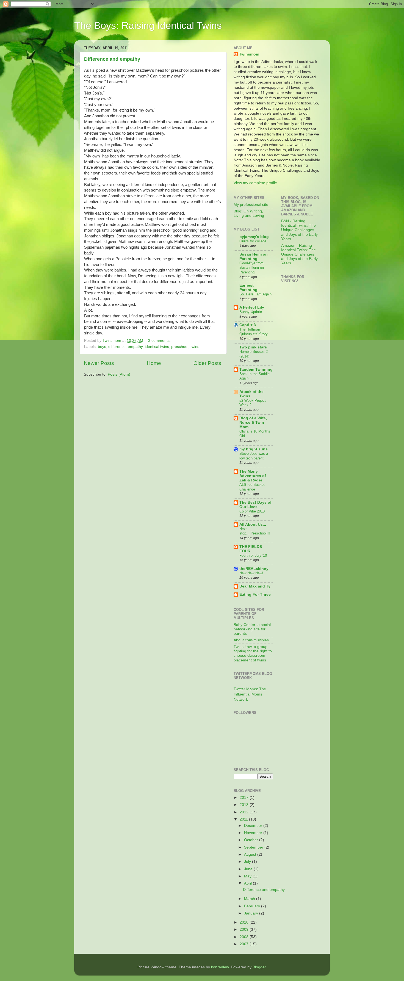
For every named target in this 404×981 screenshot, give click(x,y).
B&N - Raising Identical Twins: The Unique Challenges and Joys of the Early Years (299, 230)
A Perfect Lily (251, 307)
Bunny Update (250, 312)
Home (154, 363)
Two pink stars (253, 347)
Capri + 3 (247, 325)
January (251, 913)
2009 (245, 929)
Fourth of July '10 (253, 555)
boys (102, 347)
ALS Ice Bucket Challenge (252, 487)
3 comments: (160, 341)
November (253, 833)
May (248, 876)
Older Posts (207, 363)
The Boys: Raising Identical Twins (148, 25)
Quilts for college (252, 241)
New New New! (251, 573)
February (252, 906)
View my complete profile (255, 183)
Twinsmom (249, 54)
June (249, 869)
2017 (245, 798)
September (254, 847)
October (251, 840)
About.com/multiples (251, 640)
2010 (245, 922)
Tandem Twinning (256, 369)
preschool (179, 347)
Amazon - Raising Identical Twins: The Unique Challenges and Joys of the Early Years (299, 254)
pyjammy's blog (254, 237)
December (253, 826)
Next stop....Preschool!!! (254, 531)
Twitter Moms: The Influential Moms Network (250, 694)
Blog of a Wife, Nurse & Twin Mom (253, 422)
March (250, 899)
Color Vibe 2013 (252, 511)
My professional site (251, 205)
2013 (245, 805)
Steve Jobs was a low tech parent (253, 455)
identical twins (157, 347)
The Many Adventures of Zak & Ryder (252, 475)
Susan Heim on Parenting (253, 256)
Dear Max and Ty (254, 586)
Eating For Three (255, 594)
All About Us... (252, 524)
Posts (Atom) (119, 374)
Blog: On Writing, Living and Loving (249, 213)
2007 (245, 944)
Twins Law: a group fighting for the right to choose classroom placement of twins (253, 653)
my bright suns (253, 449)
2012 (245, 812)
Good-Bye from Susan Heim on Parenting (251, 267)
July (248, 862)
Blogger (259, 967)
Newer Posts (99, 363)
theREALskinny (254, 569)
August (250, 854)
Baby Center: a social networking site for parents (252, 629)
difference (117, 347)
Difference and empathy (112, 59)
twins (194, 347)
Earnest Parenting (248, 287)
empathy (135, 347)
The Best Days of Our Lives (255, 504)
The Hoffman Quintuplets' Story (253, 331)
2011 (244, 819)
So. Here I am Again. (256, 294)
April (248, 883)
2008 (245, 937)
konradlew (220, 967)
